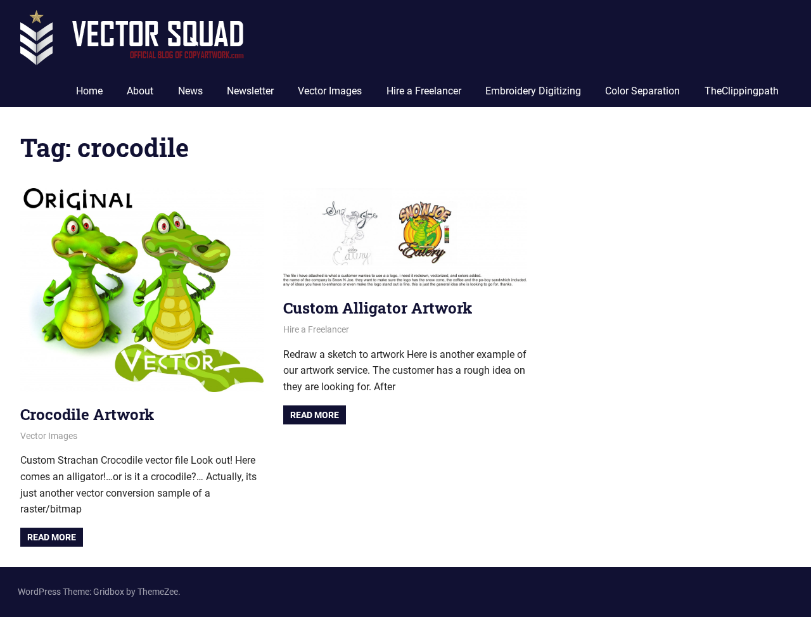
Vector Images (330, 91)
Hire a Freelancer (423, 91)
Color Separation (642, 91)
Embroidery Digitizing (533, 91)
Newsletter (250, 91)
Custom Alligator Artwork (377, 308)
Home (89, 91)
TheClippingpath (742, 91)
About (140, 91)
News (190, 91)
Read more (51, 537)
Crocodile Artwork (87, 414)
